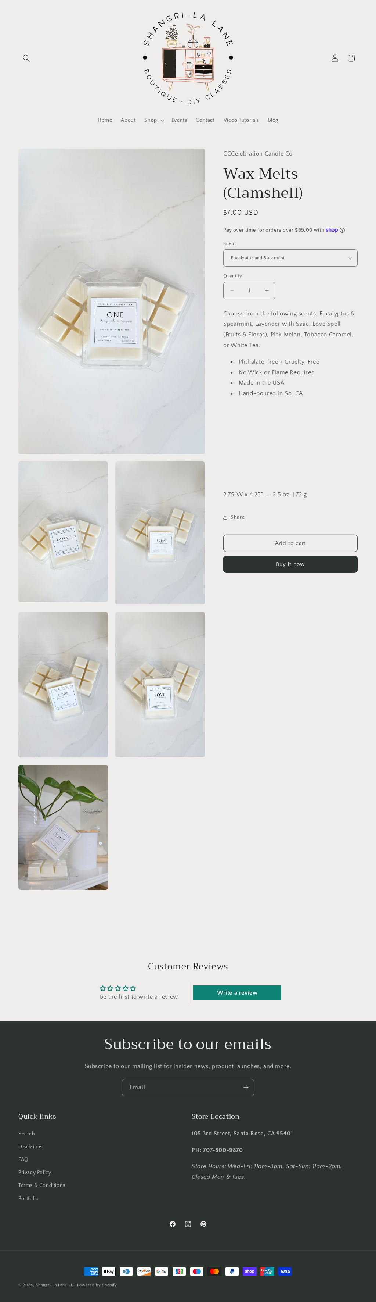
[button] (26, 58)
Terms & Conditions (41, 1185)
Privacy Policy (34, 1173)
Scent (229, 243)
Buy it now (290, 564)
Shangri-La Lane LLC (56, 1285)
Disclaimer (31, 1147)
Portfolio (28, 1199)
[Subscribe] (246, 1087)
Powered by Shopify (97, 1285)
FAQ (23, 1160)
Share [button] (238, 517)
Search (26, 1134)
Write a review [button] (237, 992)
